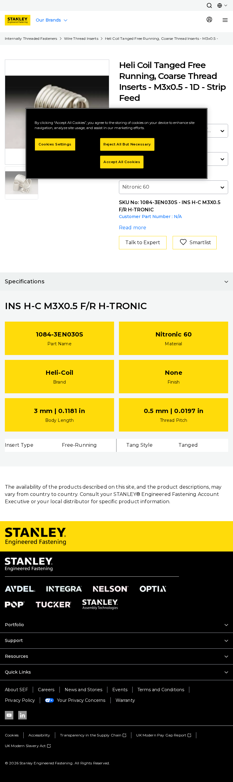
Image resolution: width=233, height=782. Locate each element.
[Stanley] (17, 20)
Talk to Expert (142, 242)
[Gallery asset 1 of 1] (21, 183)
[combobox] (122, 187)
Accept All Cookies (121, 162)
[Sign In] (209, 20)
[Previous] (13, 112)
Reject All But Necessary (127, 144)
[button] (209, 5)
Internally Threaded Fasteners (31, 38)
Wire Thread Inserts (81, 38)
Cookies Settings (55, 144)
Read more (132, 228)
